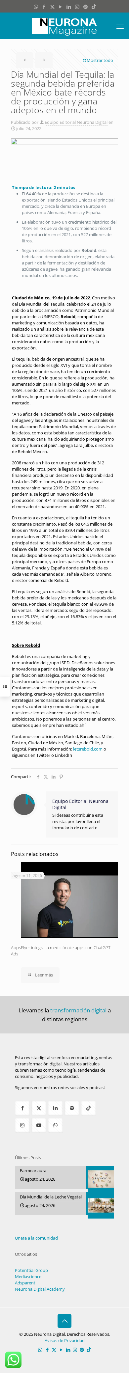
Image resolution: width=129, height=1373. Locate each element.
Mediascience (28, 1276)
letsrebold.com (88, 749)
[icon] (85, 6)
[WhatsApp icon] (35, 6)
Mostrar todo (100, 60)
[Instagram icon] (77, 6)
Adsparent (25, 1283)
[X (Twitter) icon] (52, 6)
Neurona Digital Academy (40, 1289)
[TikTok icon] (93, 6)
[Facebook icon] (44, 6)
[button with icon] (22, 1108)
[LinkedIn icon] (68, 6)
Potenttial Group (31, 1270)
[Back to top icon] (64, 1321)
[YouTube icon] (60, 6)
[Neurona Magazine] (64, 26)
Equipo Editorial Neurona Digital (76, 122)
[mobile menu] (120, 25)
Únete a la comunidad (36, 1238)
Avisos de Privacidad (65, 1340)
